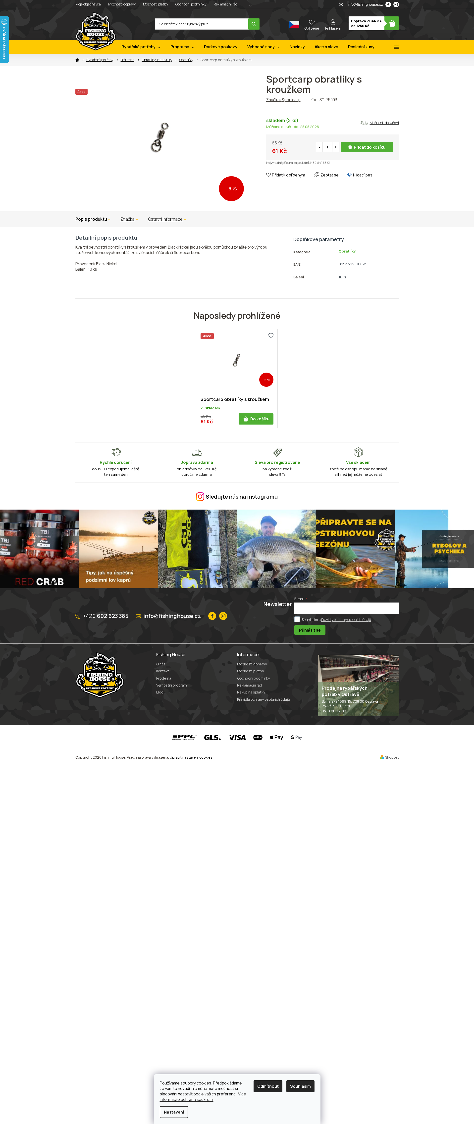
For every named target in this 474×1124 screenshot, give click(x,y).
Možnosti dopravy (122, 4)
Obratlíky (347, 251)
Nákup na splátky (251, 692)
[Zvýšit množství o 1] (335, 147)
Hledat (254, 24)
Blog (159, 692)
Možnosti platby (155, 4)
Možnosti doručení (384, 122)
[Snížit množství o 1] (319, 147)
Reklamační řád (225, 4)
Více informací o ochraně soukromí (203, 1096)
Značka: (283, 99)
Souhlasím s (336, 619)
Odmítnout (268, 1086)
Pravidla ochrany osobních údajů (263, 699)
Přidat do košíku (369, 147)
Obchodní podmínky (190, 4)
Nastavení (174, 1112)
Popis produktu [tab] (91, 219)
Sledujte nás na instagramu (242, 496)
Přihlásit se (310, 630)
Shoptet (392, 757)
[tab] (129, 219)
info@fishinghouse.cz (172, 616)
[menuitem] (140, 47)
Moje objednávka (88, 4)
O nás (160, 664)
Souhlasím (300, 1086)
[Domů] (77, 60)
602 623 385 (105, 616)
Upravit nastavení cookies (191, 757)
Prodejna (163, 678)
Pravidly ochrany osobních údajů (346, 619)
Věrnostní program (171, 685)
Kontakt (162, 671)
